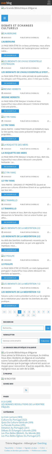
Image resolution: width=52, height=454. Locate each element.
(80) (20, 433)
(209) (18, 430)
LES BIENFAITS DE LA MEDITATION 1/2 (20, 291)
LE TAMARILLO (8, 208)
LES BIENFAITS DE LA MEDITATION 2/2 (20, 236)
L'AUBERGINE (8, 41)
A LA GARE (6, 401)
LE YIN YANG (8, 125)
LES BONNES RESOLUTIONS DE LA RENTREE (22, 404)
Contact (19, 448)
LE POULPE (7, 264)
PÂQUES (5, 406)
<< (4, 312)
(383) (11, 417)
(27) (20, 435)
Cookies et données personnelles (16, 450)
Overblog (42, 443)
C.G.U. (42, 448)
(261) (15, 427)
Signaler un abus (31, 448)
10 (23, 315)
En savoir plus (10, 55)
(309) (17, 422)
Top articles (9, 448)
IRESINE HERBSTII (10, 97)
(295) (13, 425)
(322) (14, 419)
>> (34, 315)
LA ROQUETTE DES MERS (14, 152)
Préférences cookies (39, 450)
